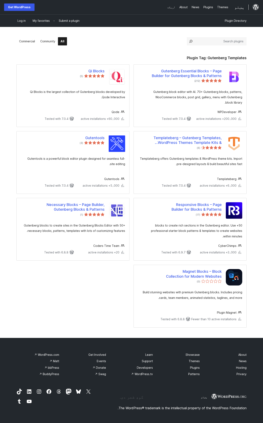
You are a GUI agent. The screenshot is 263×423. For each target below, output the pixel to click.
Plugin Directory (236, 20)
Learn (149, 354)
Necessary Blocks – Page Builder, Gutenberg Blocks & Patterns (76, 207)
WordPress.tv (142, 374)
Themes (194, 361)
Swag (100, 374)
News (243, 361)
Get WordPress (19, 7)
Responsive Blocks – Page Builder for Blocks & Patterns (197, 207)
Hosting (241, 367)
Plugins (195, 367)
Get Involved (97, 354)
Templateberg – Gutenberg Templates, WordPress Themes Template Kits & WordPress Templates (187, 140)
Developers (145, 367)
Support (147, 361)
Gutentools (95, 138)
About (242, 354)
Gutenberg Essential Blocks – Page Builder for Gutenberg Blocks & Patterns (187, 73)
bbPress (51, 367)
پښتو (204, 397)
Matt (54, 361)
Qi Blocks (96, 71)
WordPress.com (46, 354)
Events (101, 361)
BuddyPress (49, 374)
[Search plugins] (191, 41)
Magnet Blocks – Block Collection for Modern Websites (194, 273)
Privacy (241, 374)
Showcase (193, 354)
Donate (99, 367)
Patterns (194, 374)
